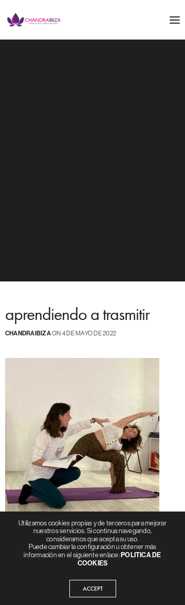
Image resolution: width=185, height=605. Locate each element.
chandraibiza (28, 333)
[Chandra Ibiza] (34, 19)
